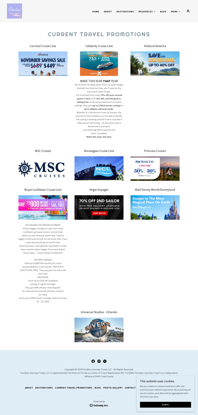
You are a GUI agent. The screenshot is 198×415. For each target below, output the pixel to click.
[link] (14, 10)
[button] (147, 11)
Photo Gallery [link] (112, 387)
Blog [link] (163, 11)
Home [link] (95, 11)
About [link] (108, 11)
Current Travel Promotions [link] (73, 387)
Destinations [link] (125, 11)
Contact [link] (130, 387)
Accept (165, 405)
